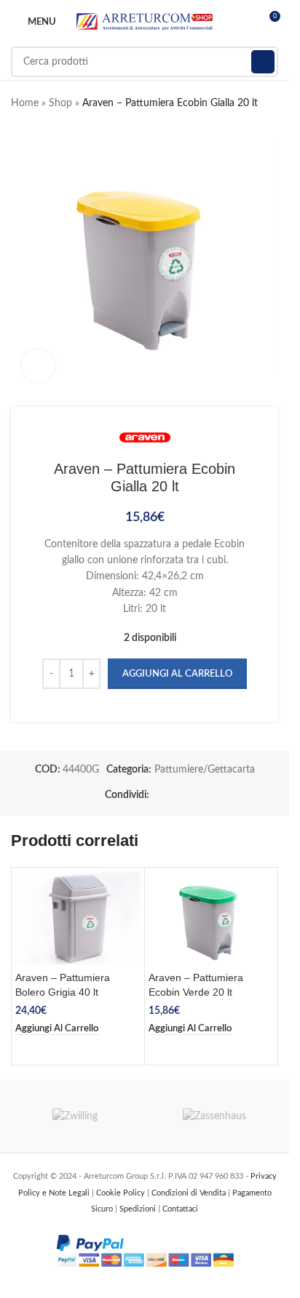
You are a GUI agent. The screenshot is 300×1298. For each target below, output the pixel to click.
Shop (60, 103)
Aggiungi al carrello (177, 674)
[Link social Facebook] (158, 795)
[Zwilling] (75, 1116)
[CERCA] (263, 61)
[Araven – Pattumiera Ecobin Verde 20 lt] (211, 918)
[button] (56, 1029)
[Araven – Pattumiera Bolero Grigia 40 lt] (78, 918)
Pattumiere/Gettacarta (204, 770)
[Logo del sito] (145, 22)
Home (25, 103)
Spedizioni (138, 1209)
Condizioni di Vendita (189, 1193)
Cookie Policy (121, 1193)
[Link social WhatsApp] (175, 795)
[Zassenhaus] (214, 1116)
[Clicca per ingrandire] (38, 366)
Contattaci (180, 1209)
